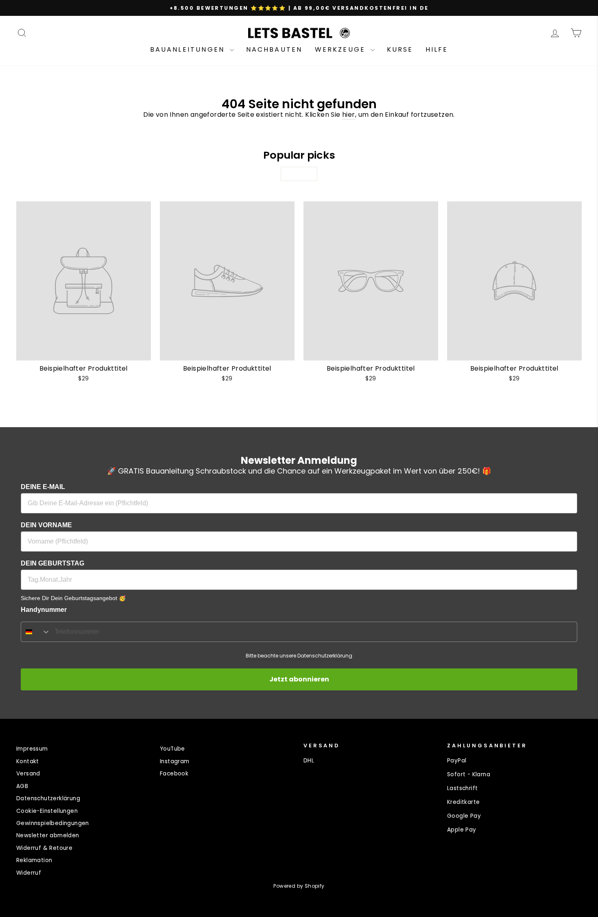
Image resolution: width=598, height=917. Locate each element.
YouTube (172, 749)
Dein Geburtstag (52, 563)
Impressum (32, 749)
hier (348, 114)
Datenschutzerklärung (48, 798)
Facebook (174, 773)
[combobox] (35, 632)
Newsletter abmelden (47, 835)
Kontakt (27, 761)
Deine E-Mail (43, 486)
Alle (299, 173)
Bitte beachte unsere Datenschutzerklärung (299, 655)
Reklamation (34, 860)
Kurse (400, 49)
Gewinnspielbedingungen (52, 823)
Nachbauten (274, 49)
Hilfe (437, 49)
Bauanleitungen (189, 49)
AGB (22, 786)
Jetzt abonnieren (299, 679)
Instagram (175, 761)
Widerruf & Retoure (44, 848)
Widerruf (28, 873)
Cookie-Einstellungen (47, 811)
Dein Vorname (46, 525)
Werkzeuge (342, 49)
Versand (28, 773)
